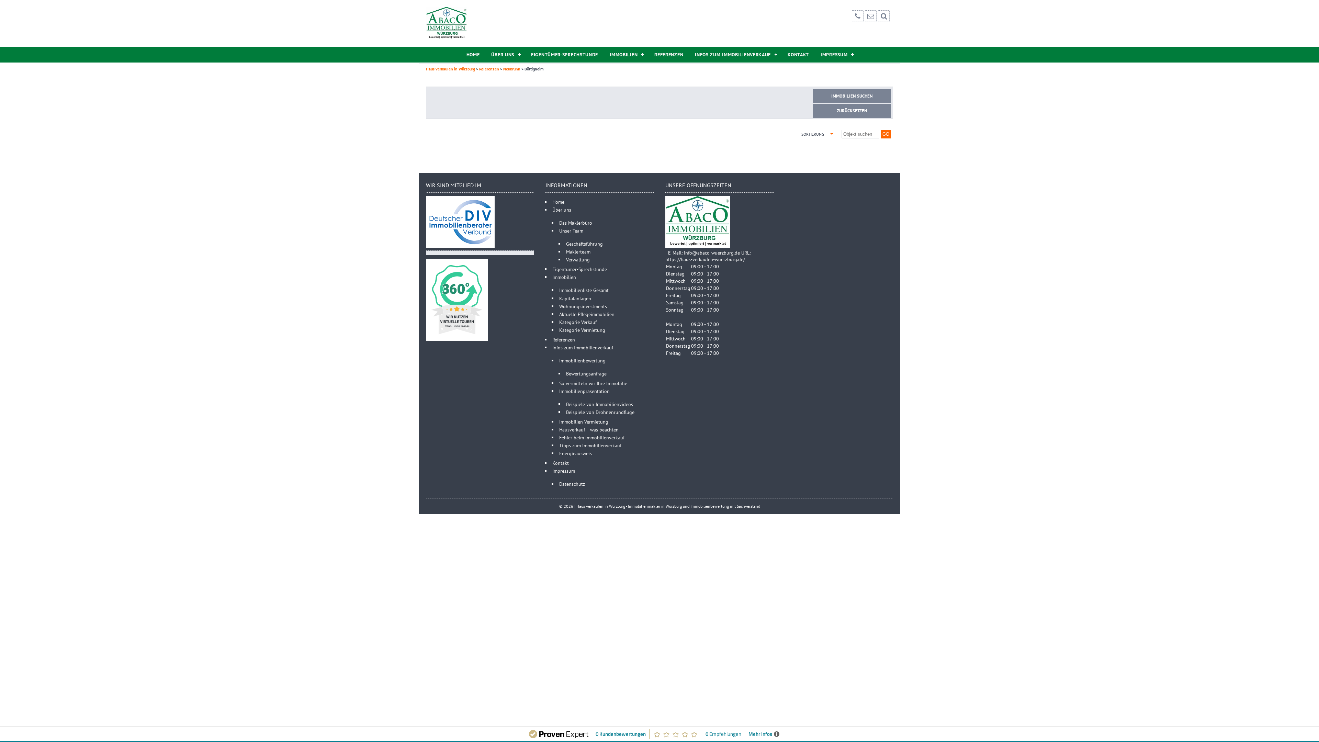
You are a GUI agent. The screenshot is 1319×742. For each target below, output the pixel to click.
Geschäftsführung (584, 243)
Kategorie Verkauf (578, 322)
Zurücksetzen (852, 111)
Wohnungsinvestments (583, 306)
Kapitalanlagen (575, 298)
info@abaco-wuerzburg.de (712, 252)
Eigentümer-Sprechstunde (564, 55)
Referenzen (668, 55)
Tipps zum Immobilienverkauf (590, 445)
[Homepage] (446, 23)
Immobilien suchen (852, 96)
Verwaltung (578, 259)
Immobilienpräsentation (584, 391)
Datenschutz (572, 484)
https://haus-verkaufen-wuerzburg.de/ (705, 259)
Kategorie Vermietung (582, 330)
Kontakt (798, 55)
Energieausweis (575, 453)
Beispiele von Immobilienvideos (599, 404)
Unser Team (571, 230)
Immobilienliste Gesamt (584, 290)
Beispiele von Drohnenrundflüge (600, 412)
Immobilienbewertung (582, 360)
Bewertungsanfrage (586, 373)
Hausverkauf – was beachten (589, 429)
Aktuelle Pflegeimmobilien (587, 314)
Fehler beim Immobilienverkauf (591, 437)
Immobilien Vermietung (583, 421)
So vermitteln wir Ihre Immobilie (593, 383)
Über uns (502, 55)
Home (473, 55)
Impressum (834, 55)
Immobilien (624, 55)
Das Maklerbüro (575, 223)
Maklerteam (578, 251)
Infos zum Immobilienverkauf (733, 55)
